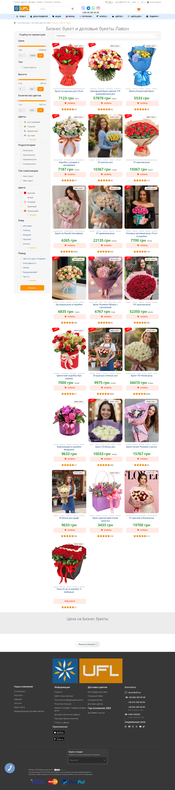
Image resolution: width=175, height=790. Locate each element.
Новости (58, 692)
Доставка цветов (95, 704)
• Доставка (31, 2)
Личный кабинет (155, 2)
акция (58, 16)
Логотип (18, 703)
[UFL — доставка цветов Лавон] (21, 8)
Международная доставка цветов (29, 711)
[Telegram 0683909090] (89, 9)
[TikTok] (144, 726)
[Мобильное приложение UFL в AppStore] (59, 732)
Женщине (27, 235)
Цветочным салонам (63, 696)
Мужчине (27, 239)
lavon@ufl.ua (134, 692)
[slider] (18, 46)
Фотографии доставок (97, 692)
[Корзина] (139, 10)
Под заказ (70, 601)
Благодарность (29, 263)
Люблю (26, 267)
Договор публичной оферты (67, 714)
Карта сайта (19, 707)
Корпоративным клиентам (66, 718)
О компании (19, 691)
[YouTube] (140, 726)
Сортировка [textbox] (60, 36)
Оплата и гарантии (20, 2)
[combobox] (106, 36)
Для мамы (27, 226)
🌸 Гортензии (85, 16)
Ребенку (26, 230)
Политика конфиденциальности (68, 700)
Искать (32, 287)
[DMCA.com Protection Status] (60, 770)
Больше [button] (33, 139)
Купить (71, 103)
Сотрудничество (95, 700)
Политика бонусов (62, 704)
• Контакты (57, 2)
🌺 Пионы (70, 16)
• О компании (47, 2)
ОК (40, 55)
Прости (26, 276)
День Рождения (40, 16)
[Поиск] (72, 9)
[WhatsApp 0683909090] (93, 9)
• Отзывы (39, 2)
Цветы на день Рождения (34, 258)
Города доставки (95, 696)
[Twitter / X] (137, 726)
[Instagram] (98, 9)
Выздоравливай (30, 272)
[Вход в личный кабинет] (148, 2)
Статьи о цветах (61, 722)
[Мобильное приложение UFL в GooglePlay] (59, 738)
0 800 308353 (134, 714)
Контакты (18, 695)
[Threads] (133, 726)
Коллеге (26, 244)
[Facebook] (129, 726)
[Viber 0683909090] (83, 9)
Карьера (18, 699)
